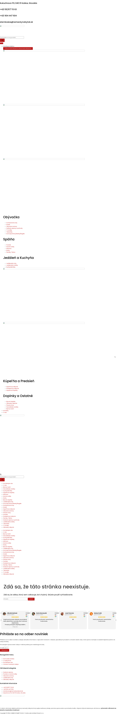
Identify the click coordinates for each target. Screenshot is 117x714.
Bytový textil (6, 487)
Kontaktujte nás (8, 483)
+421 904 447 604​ (8, 15)
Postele (5, 514)
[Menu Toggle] (1, 43)
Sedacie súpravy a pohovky (11, 520)
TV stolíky (6, 525)
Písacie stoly (7, 512)
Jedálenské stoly (8, 501)
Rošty (5, 498)
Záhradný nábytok (8, 527)
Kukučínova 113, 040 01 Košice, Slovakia (18, 3)
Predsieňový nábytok (9, 516)
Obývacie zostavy (8, 511)
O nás (5, 485)
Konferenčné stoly (8, 505)
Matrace (5, 494)
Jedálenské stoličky (9, 522)
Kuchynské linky (7, 491)
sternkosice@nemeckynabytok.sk (16, 22)
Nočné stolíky (7, 496)
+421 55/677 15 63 (8, 9)
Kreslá (5, 507)
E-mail (2, 648)
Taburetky (6, 523)
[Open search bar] (0, 475)
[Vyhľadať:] (16, 599)
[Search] (2, 40)
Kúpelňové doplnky (8, 492)
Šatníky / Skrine (7, 518)
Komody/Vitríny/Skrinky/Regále (12, 503)
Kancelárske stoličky (9, 489)
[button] (1, 620)
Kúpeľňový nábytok (9, 509)
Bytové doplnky (7, 500)
